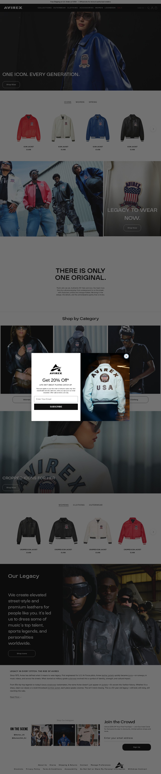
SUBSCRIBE (56, 407)
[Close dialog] (126, 356)
